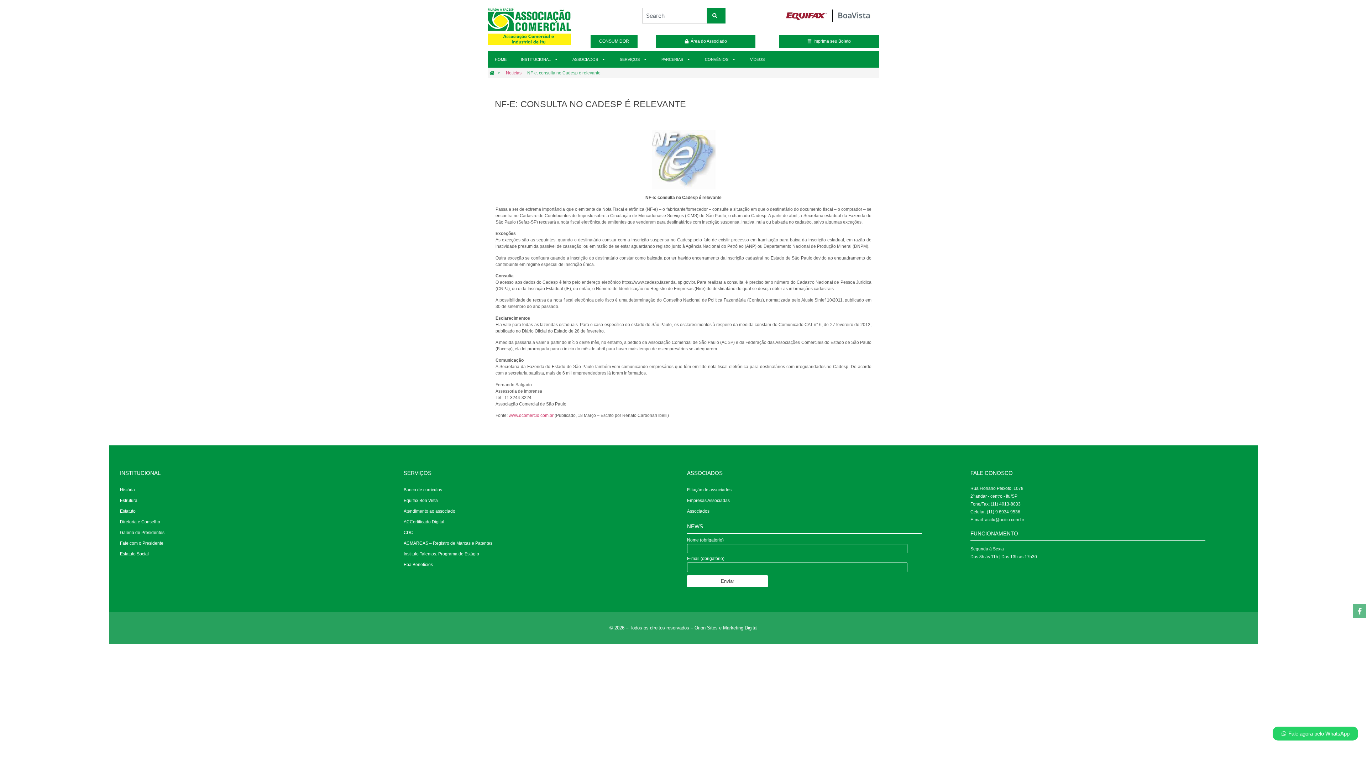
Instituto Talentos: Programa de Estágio (441, 553)
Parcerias (672, 59)
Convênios (716, 59)
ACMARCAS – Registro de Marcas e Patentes (448, 543)
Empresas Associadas (708, 500)
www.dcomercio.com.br (531, 415)
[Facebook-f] (1359, 611)
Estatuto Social (134, 553)
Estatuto (128, 511)
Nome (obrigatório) (705, 540)
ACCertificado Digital (424, 521)
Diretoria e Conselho (140, 521)
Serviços (630, 59)
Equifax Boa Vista (421, 500)
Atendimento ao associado (429, 511)
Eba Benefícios (418, 564)
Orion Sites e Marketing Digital (726, 628)
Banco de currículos (423, 489)
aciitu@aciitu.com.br (1004, 519)
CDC (408, 532)
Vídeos (757, 59)
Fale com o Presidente (141, 543)
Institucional (536, 59)
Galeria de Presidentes (142, 532)
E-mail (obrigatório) (705, 558)
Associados (585, 59)
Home (501, 59)
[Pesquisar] (716, 15)
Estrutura (128, 500)
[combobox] (674, 15)
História (127, 489)
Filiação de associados (709, 489)
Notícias (514, 72)
